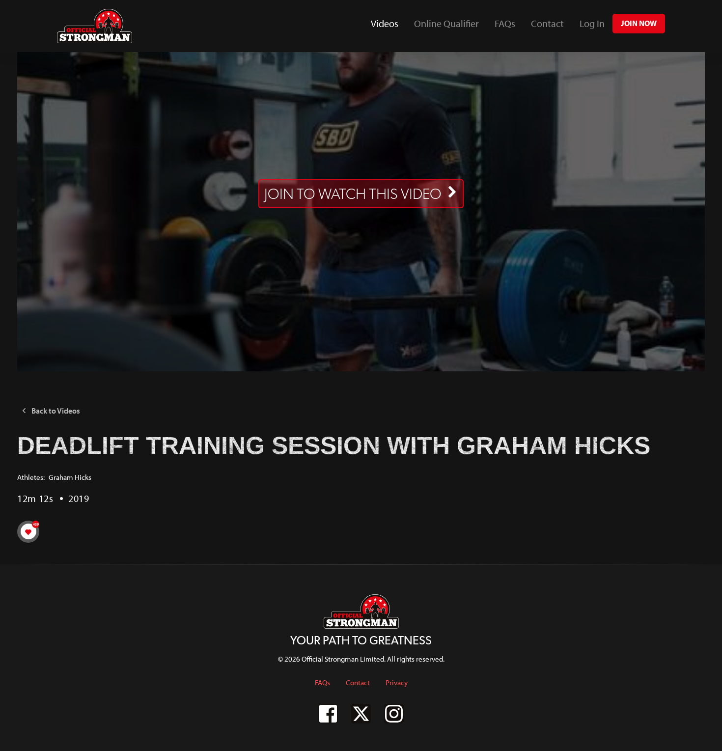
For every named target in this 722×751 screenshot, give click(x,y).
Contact (547, 23)
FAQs (505, 23)
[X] (361, 713)
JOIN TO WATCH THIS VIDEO (353, 193)
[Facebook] (328, 713)
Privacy (397, 682)
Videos (388, 26)
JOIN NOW (639, 23)
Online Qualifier (446, 23)
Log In (592, 23)
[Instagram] (394, 713)
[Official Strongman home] (94, 26)
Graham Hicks (70, 477)
